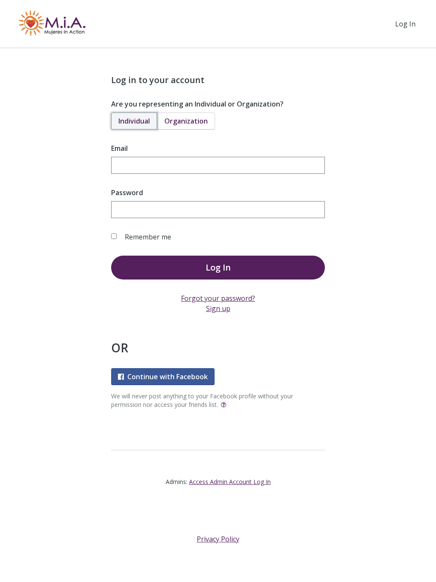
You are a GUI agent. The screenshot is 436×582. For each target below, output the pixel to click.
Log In (405, 24)
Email (119, 148)
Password (127, 192)
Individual (134, 121)
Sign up (218, 308)
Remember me (148, 237)
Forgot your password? (218, 298)
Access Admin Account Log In (230, 482)
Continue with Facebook (167, 376)
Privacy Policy (218, 539)
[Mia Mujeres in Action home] (51, 24)
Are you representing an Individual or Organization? (197, 104)
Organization (186, 121)
